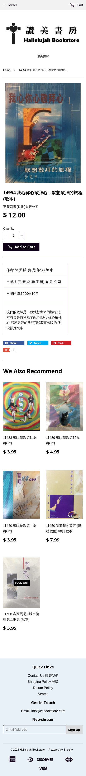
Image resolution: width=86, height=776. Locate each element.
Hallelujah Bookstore (32, 749)
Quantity (8, 228)
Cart (79, 5)
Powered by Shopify (61, 749)
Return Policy (43, 688)
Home (6, 70)
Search (43, 694)
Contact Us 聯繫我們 (43, 675)
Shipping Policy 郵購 (43, 681)
